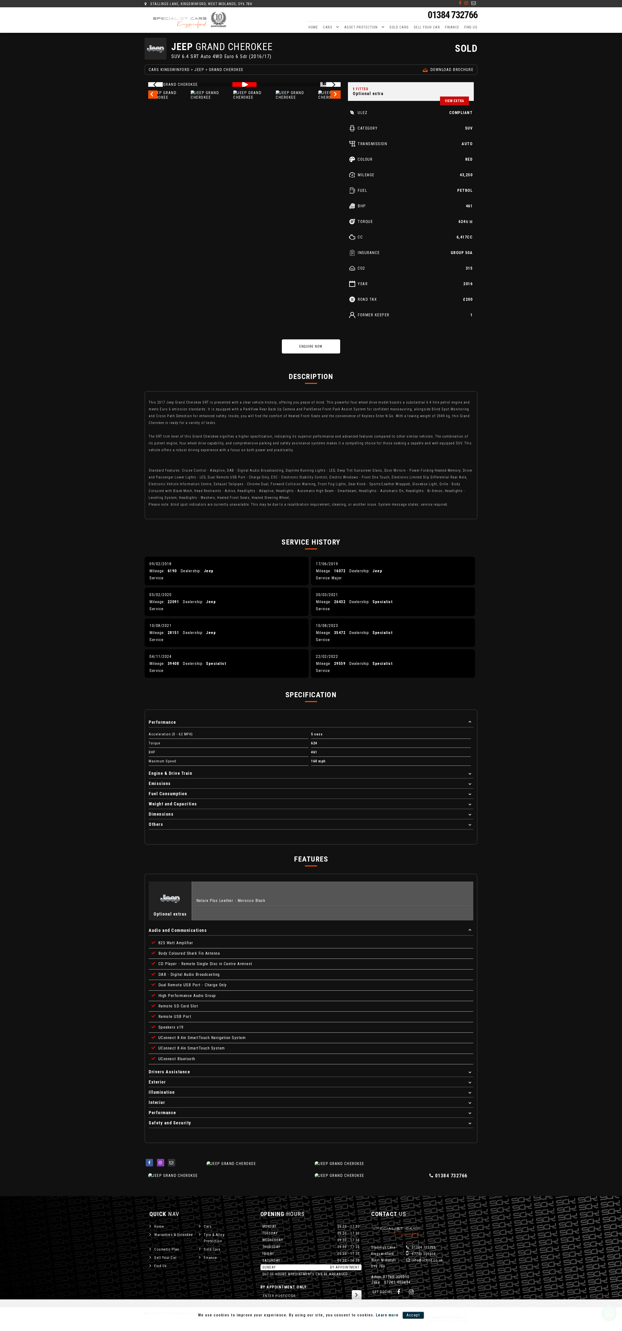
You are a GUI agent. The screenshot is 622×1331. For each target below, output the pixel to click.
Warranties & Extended (173, 1235)
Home (313, 27)
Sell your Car (427, 27)
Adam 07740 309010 (390, 1277)
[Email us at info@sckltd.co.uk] (474, 3)
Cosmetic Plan (166, 1249)
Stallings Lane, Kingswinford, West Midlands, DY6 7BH (200, 4)
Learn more (387, 1315)
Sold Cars (399, 27)
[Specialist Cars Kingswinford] (190, 20)
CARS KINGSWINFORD (169, 69)
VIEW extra (454, 101)
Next (336, 95)
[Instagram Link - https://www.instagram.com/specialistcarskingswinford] (466, 3)
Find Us (471, 27)
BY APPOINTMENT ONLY (283, 1287)
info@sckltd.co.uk (427, 1260)
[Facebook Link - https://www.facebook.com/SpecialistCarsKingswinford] (460, 3)
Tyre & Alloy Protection (214, 1238)
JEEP (199, 69)
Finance (452, 27)
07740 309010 (423, 1254)
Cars (327, 27)
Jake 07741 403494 (391, 1282)
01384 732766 (452, 15)
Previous (152, 95)
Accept (413, 1315)
